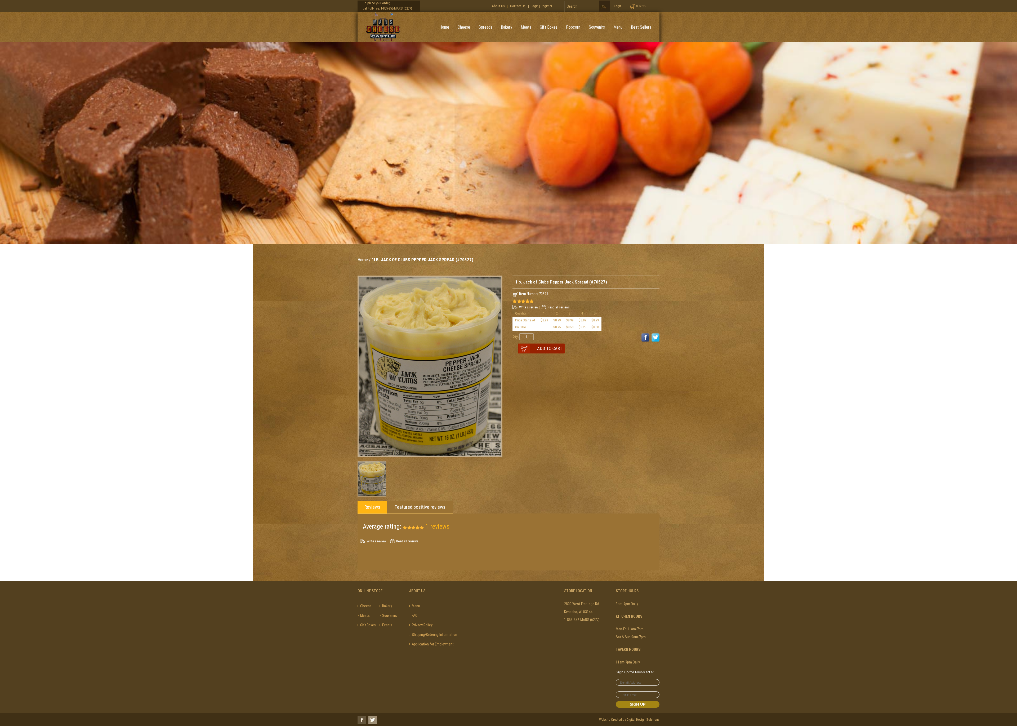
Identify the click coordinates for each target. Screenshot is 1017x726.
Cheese (464, 27)
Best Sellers (641, 27)
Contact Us (517, 6)
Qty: (515, 337)
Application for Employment (433, 644)
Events (387, 625)
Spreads (485, 27)
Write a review (528, 307)
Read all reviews (559, 307)
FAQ (414, 615)
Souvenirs (597, 27)
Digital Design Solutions (643, 719)
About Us (498, 6)
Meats (526, 27)
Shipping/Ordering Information (434, 634)
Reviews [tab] (372, 507)
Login (534, 6)
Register (546, 6)
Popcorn (573, 27)
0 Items (641, 6)
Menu (617, 27)
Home (444, 27)
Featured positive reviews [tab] (420, 507)
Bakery (506, 27)
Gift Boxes (548, 27)
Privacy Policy (422, 625)
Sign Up (638, 704)
